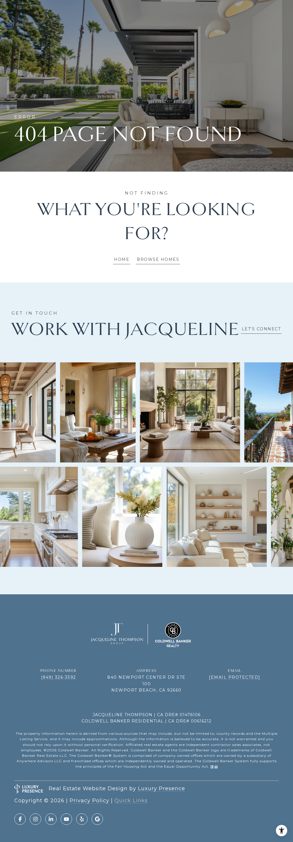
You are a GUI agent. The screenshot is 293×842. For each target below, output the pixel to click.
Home (121, 259)
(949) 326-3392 (58, 677)
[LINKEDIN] (51, 819)
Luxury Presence (161, 788)
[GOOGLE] (97, 819)
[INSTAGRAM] (35, 819)
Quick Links (131, 800)
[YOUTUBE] (66, 819)
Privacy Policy (89, 800)
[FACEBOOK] (20, 819)
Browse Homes (158, 259)
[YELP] (82, 819)
